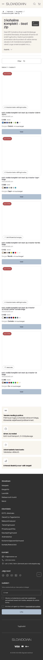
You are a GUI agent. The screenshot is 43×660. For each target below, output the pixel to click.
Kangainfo (5, 489)
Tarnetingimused (8, 525)
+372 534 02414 (10, 560)
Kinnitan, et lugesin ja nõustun (22, 606)
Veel (21, 132)
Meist (4, 501)
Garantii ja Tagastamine (11, 517)
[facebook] (3, 576)
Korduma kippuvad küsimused (13, 541)
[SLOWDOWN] (3, 11)
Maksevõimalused (8, 521)
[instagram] (7, 576)
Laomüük (5, 493)
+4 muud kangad (19, 126)
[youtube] (11, 576)
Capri (10, 191)
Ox (9, 386)
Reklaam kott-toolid (9, 497)
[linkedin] (16, 576)
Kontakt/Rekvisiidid (9, 545)
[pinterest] (20, 576)
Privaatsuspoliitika (8, 529)
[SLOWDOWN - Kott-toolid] (16, 4)
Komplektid (19, 11)
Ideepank (5, 485)
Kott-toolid (10, 11)
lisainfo (6, 49)
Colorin (10, 126)
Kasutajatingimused (9, 533)
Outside (11, 321)
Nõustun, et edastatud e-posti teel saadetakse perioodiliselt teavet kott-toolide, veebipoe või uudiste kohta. (22, 600)
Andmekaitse (7, 537)
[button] (39, 574)
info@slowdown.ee (11, 556)
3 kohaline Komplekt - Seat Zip (11, 13)
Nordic (10, 256)
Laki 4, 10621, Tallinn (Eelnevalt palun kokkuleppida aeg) (22, 563)
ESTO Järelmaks (8, 513)
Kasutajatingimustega (32, 606)
